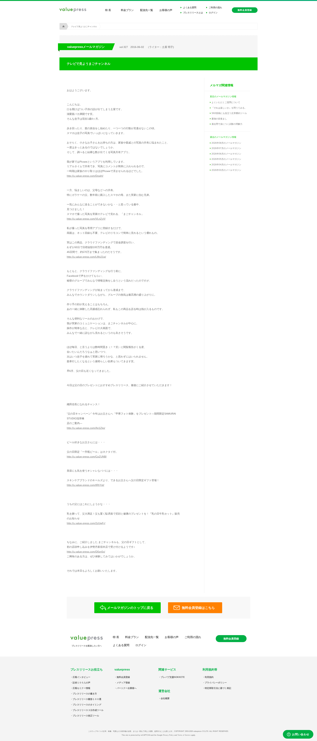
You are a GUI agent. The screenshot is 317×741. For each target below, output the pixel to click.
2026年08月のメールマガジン (226, 143)
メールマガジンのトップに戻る (130, 608)
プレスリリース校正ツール (86, 715)
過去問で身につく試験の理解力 (227, 124)
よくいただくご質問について (226, 102)
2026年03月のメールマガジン (226, 170)
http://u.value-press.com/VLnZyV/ (86, 218)
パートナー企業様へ (126, 688)
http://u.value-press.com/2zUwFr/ (86, 523)
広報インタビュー (81, 677)
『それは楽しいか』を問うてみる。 (229, 108)
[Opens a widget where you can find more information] (298, 734)
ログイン (213, 12)
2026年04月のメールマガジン (226, 164)
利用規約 (209, 677)
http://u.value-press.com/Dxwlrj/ (85, 175)
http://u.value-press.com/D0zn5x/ (86, 551)
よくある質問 (189, 7)
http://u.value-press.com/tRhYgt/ (85, 485)
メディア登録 (123, 682)
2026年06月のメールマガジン (226, 153)
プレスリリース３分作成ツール (88, 710)
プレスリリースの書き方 (85, 693)
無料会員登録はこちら (198, 608)
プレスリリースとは (193, 12)
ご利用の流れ (215, 7)
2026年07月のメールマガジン (226, 148)
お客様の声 (165, 10)
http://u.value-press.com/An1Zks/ (86, 427)
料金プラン (127, 10)
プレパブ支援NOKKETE (173, 677)
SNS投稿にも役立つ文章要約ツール (229, 113)
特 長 (108, 10)
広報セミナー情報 (81, 688)
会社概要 (165, 698)
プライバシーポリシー (216, 682)
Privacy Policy (168, 735)
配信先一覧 (146, 10)
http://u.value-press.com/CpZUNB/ (87, 456)
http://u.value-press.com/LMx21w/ (86, 256)
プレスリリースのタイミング (87, 704)
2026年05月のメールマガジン (226, 159)
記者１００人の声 (81, 682)
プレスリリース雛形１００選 (87, 699)
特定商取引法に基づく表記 (218, 688)
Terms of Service (184, 735)
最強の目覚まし (219, 118)
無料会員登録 (245, 10)
